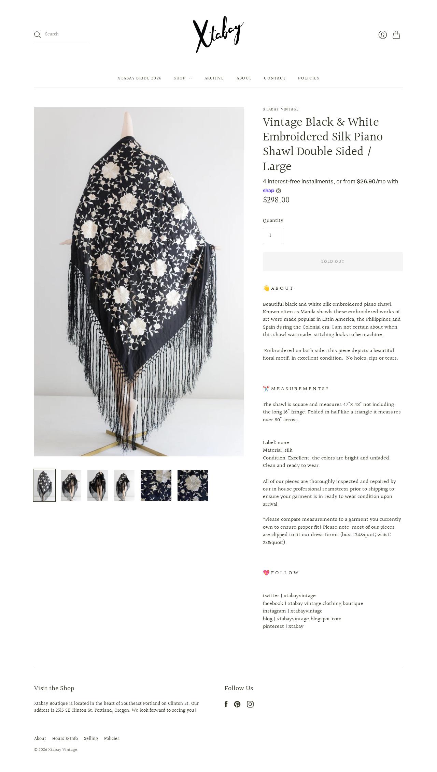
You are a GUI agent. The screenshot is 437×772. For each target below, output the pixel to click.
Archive (214, 78)
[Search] (37, 34)
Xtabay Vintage (281, 109)
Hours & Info (65, 739)
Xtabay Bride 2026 (139, 78)
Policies (308, 78)
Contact (275, 78)
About (244, 78)
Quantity (273, 221)
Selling (91, 739)
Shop (180, 78)
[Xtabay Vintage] (218, 34)
